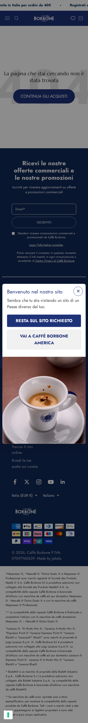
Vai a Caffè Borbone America (44, 339)
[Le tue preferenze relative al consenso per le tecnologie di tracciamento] (8, 714)
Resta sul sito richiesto (44, 321)
